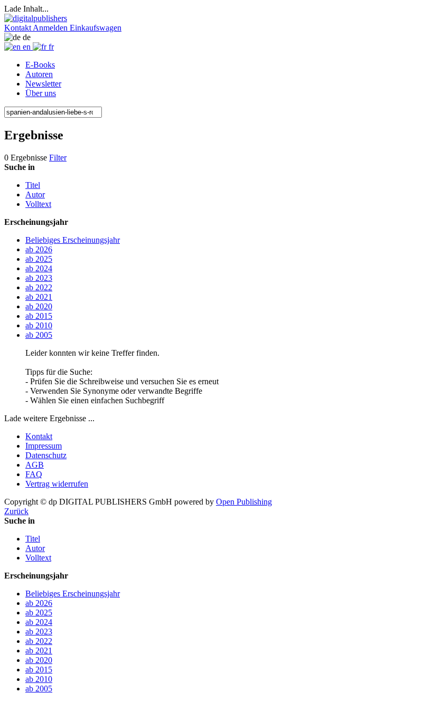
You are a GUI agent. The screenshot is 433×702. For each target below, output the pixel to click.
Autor (35, 194)
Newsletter (43, 83)
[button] (18, 27)
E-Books (40, 64)
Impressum (43, 445)
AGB (34, 464)
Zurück (16, 511)
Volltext (38, 204)
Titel (32, 185)
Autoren (39, 74)
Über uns (40, 93)
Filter (58, 157)
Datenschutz (46, 455)
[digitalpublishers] (35, 18)
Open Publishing (244, 501)
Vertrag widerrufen (56, 483)
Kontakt (38, 436)
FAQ (33, 474)
